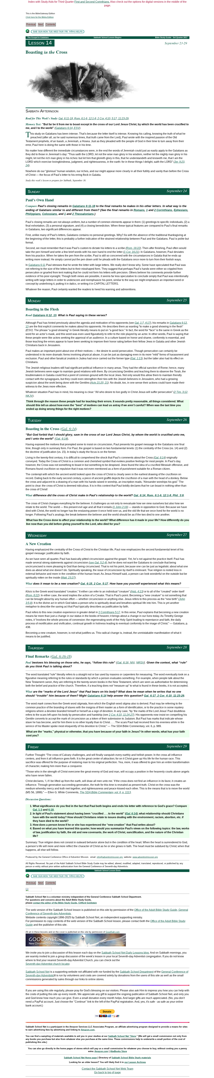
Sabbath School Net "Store (122, 1036)
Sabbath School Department (136, 971)
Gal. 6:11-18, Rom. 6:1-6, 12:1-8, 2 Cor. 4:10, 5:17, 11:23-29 (94, 118)
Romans (139, 210)
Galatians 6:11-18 (83, 206)
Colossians (49, 214)
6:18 (51, 809)
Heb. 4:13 (137, 591)
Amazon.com (88, 1030)
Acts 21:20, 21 (99, 382)
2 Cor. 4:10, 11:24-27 (121, 714)
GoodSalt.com (113, 932)
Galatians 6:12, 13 (44, 315)
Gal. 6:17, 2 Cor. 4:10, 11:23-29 (164, 695)
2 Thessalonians (83, 214)
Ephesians (180, 210)
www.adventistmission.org (145, 857)
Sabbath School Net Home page (80, 1057)
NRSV (140, 662)
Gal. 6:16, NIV (126, 662)
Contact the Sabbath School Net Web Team (107, 1068)
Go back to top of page (107, 1072)
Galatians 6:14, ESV (67, 128)
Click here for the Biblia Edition (40, 17)
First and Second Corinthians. (92, 1)
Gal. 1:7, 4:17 (142, 322)
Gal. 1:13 (136, 358)
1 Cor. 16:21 (131, 251)
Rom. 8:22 (32, 595)
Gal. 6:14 (69, 428)
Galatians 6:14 (96, 695)
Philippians (33, 214)
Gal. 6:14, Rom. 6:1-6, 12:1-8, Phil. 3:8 (159, 495)
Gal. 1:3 (37, 809)
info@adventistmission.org (110, 857)
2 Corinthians (163, 210)
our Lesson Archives (135, 1062)
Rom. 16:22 (133, 248)
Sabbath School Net (37, 971)
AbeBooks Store (118, 1051)
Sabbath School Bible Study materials (131, 1057)
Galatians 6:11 (36, 265)
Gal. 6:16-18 (61, 656)
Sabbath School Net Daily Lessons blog (125, 952)
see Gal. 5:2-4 (98, 562)
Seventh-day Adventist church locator (47, 963)
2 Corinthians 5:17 (109, 612)
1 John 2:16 (120, 507)
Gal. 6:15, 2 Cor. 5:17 (94, 583)
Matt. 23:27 (68, 577)
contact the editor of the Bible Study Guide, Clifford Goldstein (65, 903)
